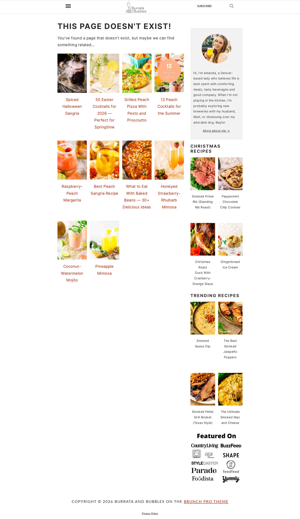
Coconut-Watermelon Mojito (72, 273)
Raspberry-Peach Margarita (72, 193)
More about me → (216, 131)
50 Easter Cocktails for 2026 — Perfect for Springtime (104, 113)
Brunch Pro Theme (206, 502)
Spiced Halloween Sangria (72, 106)
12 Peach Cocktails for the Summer (169, 106)
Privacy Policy (150, 513)
